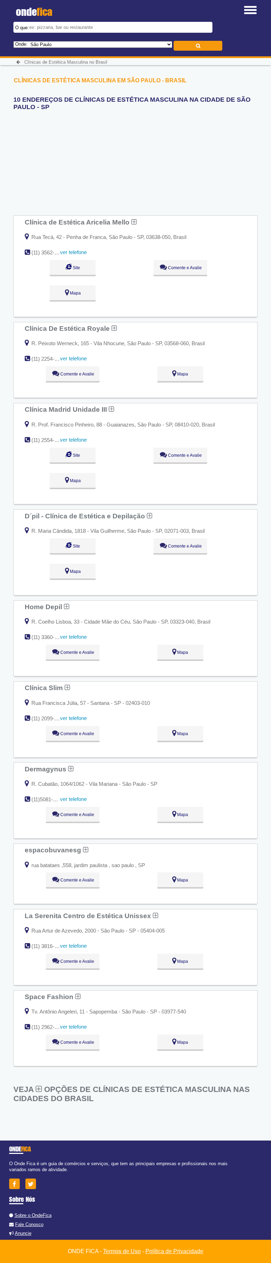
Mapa (75, 293)
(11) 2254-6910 (48, 359)
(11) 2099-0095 (48, 718)
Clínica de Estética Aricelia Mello (78, 222)
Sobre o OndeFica (33, 1215)
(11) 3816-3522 (48, 946)
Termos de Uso (122, 1251)
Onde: (21, 44)
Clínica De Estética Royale (68, 328)
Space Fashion (50, 996)
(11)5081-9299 (47, 799)
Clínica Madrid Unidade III (67, 409)
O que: (22, 27)
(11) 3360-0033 (48, 637)
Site (76, 267)
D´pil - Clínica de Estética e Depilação (86, 516)
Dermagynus (46, 769)
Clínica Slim (45, 688)
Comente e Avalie (184, 267)
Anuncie (23, 1233)
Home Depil (44, 607)
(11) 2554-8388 (48, 440)
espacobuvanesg (54, 850)
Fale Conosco (29, 1224)
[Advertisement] (66, 160)
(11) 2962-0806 (48, 1027)
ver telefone (73, 252)
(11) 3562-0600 (48, 252)
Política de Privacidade (174, 1251)
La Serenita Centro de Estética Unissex (89, 916)
